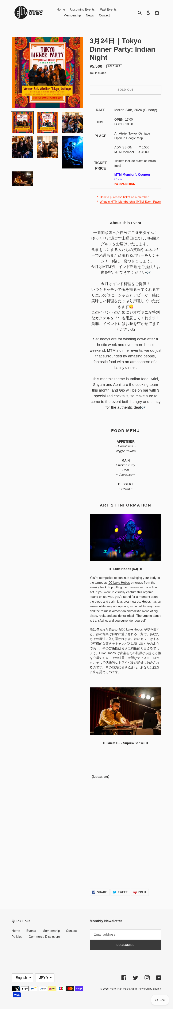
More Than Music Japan (124, 988)
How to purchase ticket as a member (124, 197)
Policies (17, 936)
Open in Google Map (128, 138)
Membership (51, 930)
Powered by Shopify (149, 988)
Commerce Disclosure (44, 936)
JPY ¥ (43, 977)
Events (31, 930)
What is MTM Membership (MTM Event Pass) (130, 201)
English (21, 977)
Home (16, 930)
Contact (71, 930)
